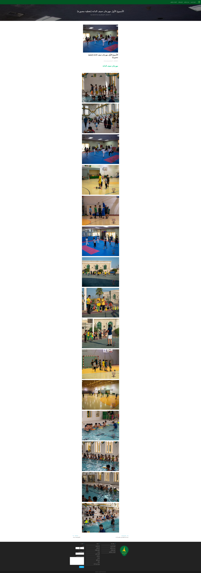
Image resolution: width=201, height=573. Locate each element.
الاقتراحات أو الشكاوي (80, 556)
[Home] (110, 14)
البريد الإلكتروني (81, 551)
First (83, 549)
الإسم (83, 546)
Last (79, 549)
